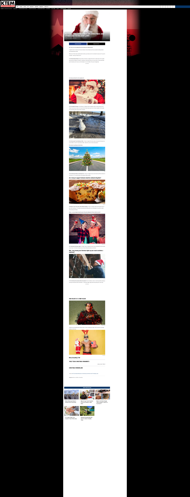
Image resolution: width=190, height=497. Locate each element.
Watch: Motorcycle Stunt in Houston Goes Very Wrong (70, 401)
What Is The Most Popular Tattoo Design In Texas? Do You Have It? (102, 402)
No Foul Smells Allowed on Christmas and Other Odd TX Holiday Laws (85, 373)
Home (17, 6)
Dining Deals (15, 8)
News (74, 377)
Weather (36, 6)
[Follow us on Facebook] (166, 6)
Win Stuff (31, 6)
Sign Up (58, 8)
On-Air (21, 6)
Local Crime (53, 8)
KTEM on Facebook (63, 8)
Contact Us (46, 6)
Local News (48, 8)
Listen (25, 6)
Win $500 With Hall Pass (8, 8)
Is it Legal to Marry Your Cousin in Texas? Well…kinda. (71, 418)
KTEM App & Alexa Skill (32, 8)
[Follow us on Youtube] (171, 6)
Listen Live (69, 8)
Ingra (68, 38)
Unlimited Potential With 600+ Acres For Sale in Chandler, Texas (86, 419)
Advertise (41, 6)
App (28, 6)
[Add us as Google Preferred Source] (164, 6)
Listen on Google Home (41, 8)
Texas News (81, 377)
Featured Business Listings (23, 8)
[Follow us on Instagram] (169, 6)
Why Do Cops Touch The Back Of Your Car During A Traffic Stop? (87, 402)
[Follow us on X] (174, 6)
